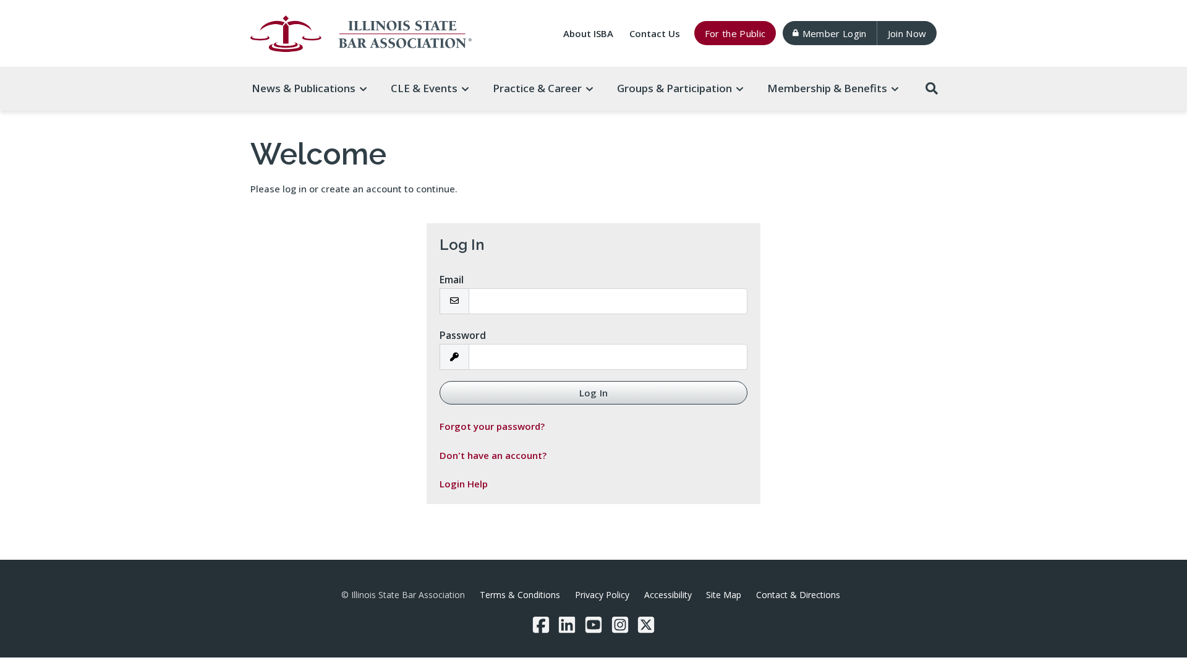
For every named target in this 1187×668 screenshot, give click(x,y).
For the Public (735, 33)
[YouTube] (593, 624)
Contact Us (654, 33)
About (588, 33)
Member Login (834, 33)
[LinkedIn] (567, 624)
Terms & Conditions (520, 595)
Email (452, 279)
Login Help (464, 483)
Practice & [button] (537, 88)
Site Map (723, 595)
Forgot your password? (492, 426)
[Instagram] (620, 624)
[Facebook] (541, 624)
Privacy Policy (602, 595)
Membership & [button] (827, 88)
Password (463, 335)
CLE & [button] (424, 88)
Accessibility (668, 595)
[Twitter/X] (646, 624)
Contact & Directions (798, 595)
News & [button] (303, 88)
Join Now (907, 33)
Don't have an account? (493, 455)
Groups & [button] (674, 88)
